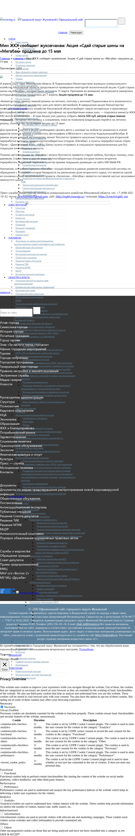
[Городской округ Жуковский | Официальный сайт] (50, 19)
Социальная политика (15, 441)
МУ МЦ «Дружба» (13, 577)
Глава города (21, 42)
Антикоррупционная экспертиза (31, 254)
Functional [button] (6, 769)
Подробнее (86, 649)
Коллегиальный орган (40, 582)
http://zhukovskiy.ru (106, 635)
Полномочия (9, 406)
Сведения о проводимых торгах (52, 575)
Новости (6, 384)
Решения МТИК (22, 267)
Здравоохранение (31, 151)
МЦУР (18, 271)
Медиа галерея (22, 98)
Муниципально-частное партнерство (33, 674)
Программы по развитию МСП (51, 546)
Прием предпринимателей (19, 564)
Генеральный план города (19, 366)
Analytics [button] (5, 797)
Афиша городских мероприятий (31, 75)
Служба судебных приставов (29, 448)
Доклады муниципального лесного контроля (44, 487)
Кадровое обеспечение (26, 221)
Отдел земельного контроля (35, 359)
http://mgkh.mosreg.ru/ (70, 196)
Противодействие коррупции (29, 293)
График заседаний (45, 589)
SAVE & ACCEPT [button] (10, 834)
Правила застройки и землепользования (29, 371)
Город (11, 39)
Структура (20, 208)
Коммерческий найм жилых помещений (34, 287)
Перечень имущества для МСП (51, 559)
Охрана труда (22, 234)
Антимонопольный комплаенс (30, 274)
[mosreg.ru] (8, 19)
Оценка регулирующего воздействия (40, 185)
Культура (6, 459)
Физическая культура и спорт (21, 454)
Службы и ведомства (15, 551)
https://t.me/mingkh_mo (113, 196)
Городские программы (16, 362)
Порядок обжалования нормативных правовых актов (39, 538)
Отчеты (26, 425)
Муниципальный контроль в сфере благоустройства (40, 493)
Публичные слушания (26, 257)
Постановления (22, 251)
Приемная (20, 224)
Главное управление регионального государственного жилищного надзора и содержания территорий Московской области (41, 316)
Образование (10, 423)
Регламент (20, 231)
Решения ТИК (21, 264)
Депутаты (20, 211)
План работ (28, 421)
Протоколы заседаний (47, 592)
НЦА (3, 415)
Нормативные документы (34, 418)
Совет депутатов (17, 204)
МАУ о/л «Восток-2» (14, 573)
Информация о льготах (48, 565)
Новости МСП (22, 503)
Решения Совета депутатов (28, 261)
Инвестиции (15, 668)
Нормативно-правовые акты (43, 519)
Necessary (10, 707)
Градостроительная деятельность (38, 188)
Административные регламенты (52, 542)
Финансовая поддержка (34, 513)
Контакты (20, 201)
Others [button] (4, 824)
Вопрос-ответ (36, 605)
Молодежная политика (16, 467)
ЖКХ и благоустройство (17, 428)
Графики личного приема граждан (32, 661)
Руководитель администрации (21, 397)
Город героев (21, 68)
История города (23, 62)
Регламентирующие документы (52, 585)
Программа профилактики (35, 382)
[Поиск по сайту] (121, 21)
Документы (14, 238)
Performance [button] (7, 783)
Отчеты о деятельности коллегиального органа (59, 595)
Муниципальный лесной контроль (32, 458)
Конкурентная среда (25, 290)
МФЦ (3, 568)
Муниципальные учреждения (29, 198)
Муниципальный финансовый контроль (34, 415)
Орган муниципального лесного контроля (42, 461)
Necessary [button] (6, 703)
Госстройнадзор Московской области (33, 323)
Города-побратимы (14, 357)
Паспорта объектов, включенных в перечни (58, 562)
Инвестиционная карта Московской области (58, 579)
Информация (21, 665)
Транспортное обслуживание (21, 445)
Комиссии (20, 218)
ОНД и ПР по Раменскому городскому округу (37, 353)
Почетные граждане (25, 65)
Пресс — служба (12, 463)
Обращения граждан (25, 658)
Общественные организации (29, 297)
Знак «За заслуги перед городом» (31, 72)
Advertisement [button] (9, 810)
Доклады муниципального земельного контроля (45, 392)
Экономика (8, 419)
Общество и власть (19, 277)
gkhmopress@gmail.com (32, 196)
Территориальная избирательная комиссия (36, 303)
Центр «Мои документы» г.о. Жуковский (35, 336)
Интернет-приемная (25, 228)
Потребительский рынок (34, 165)
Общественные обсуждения (29, 247)
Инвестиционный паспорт (28, 671)
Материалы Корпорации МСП (44, 602)
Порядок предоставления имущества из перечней (61, 533)
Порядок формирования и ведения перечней (58, 529)
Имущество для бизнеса (41, 556)
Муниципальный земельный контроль (33, 356)
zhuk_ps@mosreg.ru (87, 624)
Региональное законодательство (52, 526)
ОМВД (18, 300)
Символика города (13, 327)
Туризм (18, 78)
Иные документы (45, 599)
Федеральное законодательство (52, 523)
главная (63, 32)
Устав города (21, 55)
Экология (7, 450)
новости (5, 292)
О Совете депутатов (24, 214)
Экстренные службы (14, 375)
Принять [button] (5, 654)
